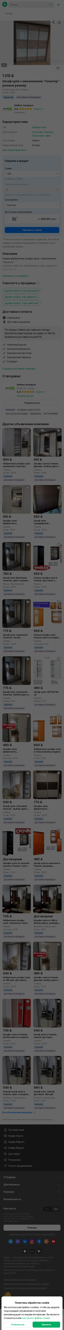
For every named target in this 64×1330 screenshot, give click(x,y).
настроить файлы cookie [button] (36, 1318)
